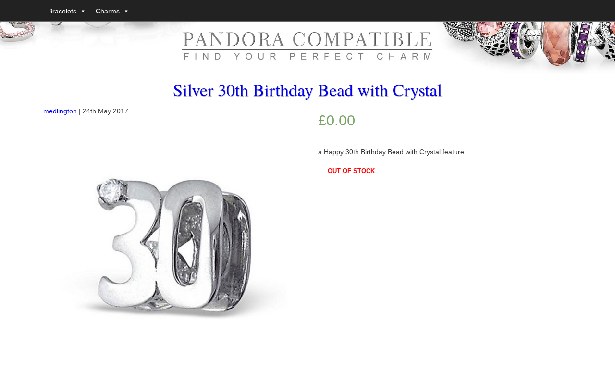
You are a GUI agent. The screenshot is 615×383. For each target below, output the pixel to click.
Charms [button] (108, 11)
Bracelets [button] (62, 11)
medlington (60, 111)
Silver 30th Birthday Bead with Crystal (307, 89)
